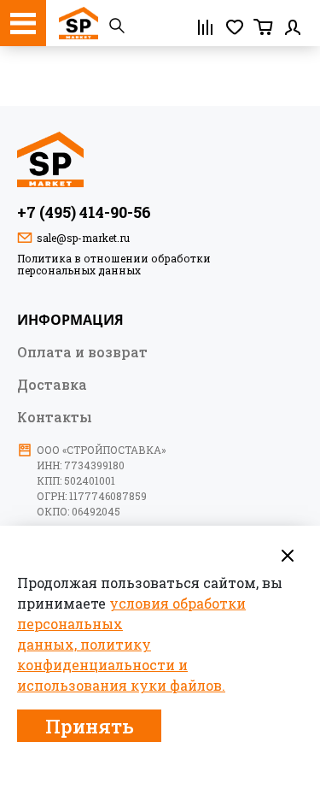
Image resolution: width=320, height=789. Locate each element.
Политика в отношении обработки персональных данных (114, 264)
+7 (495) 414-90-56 (84, 212)
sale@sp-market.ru (83, 238)
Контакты (54, 416)
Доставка (52, 383)
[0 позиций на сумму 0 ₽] (263, 27)
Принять (89, 726)
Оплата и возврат (82, 351)
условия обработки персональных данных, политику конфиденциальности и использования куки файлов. (131, 644)
